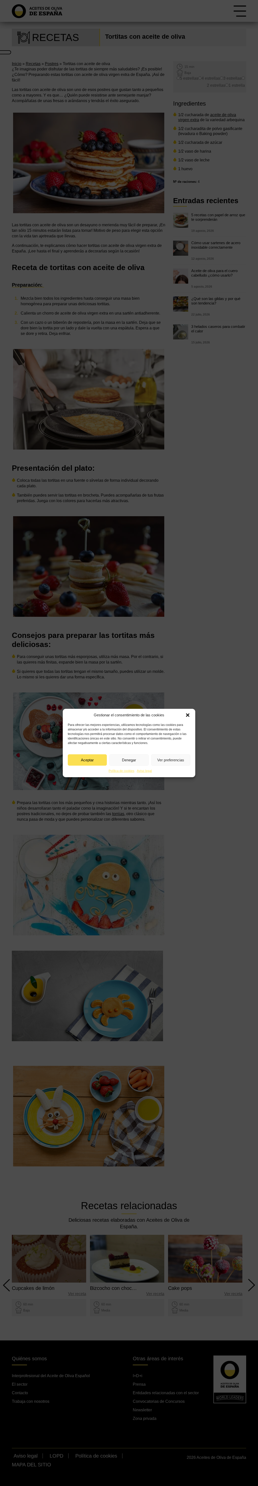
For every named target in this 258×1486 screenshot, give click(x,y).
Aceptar (87, 760)
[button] (187, 715)
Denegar (129, 760)
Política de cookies (121, 771)
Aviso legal (144, 771)
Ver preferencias (170, 760)
